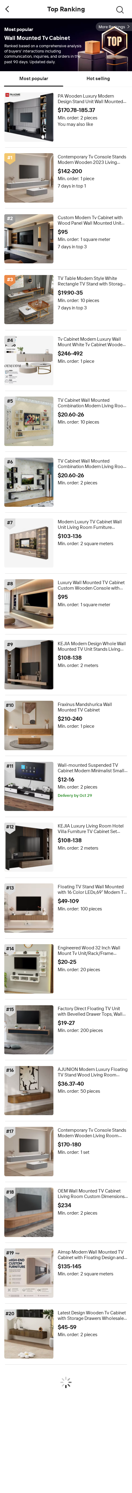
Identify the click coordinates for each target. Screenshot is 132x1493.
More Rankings (112, 27)
